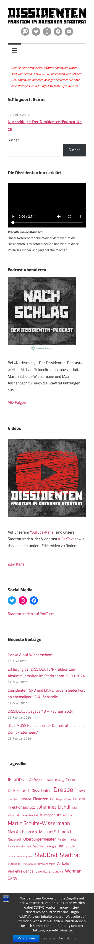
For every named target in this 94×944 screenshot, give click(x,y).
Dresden (65, 789)
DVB (82, 790)
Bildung (59, 780)
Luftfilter (68, 815)
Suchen (14, 140)
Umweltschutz (46, 864)
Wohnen (73, 870)
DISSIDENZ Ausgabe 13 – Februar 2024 (40, 711)
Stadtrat (70, 854)
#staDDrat (17, 779)
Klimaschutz (50, 815)
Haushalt (79, 799)
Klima (11, 815)
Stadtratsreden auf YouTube (31, 614)
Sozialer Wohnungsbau (20, 856)
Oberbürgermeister (39, 839)
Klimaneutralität (27, 815)
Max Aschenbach (22, 831)
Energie (13, 799)
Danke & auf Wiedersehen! (30, 655)
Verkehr (63, 863)
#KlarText (66, 539)
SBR (61, 846)
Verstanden (26, 938)
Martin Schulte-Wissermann (39, 823)
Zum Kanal (16, 564)
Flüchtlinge (56, 799)
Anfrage (35, 780)
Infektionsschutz (21, 807)
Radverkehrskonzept (19, 846)
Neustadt (14, 839)
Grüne (67, 799)
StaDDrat (46, 854)
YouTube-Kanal (42, 532)
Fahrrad (25, 798)
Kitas (75, 807)
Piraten (63, 839)
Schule (70, 846)
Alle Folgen (17, 402)
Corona (72, 779)
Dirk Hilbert (19, 790)
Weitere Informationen (60, 938)
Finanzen (40, 799)
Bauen (48, 779)
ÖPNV (12, 878)
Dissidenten (41, 790)
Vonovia (58, 871)
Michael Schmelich (55, 831)
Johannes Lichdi (53, 807)
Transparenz (29, 864)
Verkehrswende (21, 871)
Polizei (73, 839)
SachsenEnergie (44, 846)
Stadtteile (14, 863)
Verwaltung (43, 871)
